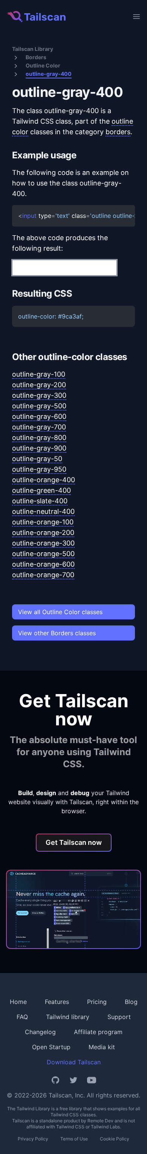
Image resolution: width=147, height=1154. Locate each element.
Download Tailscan (74, 1062)
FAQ (22, 1017)
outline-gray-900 (39, 448)
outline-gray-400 (49, 73)
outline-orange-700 (43, 575)
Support (119, 1017)
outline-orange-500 (43, 554)
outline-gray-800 (39, 437)
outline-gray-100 (38, 374)
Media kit (102, 1047)
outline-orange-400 (43, 480)
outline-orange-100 (43, 522)
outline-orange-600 (43, 564)
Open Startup (51, 1047)
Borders (36, 57)
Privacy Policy (33, 1139)
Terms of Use (74, 1139)
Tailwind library (67, 1017)
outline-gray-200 (39, 385)
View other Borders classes (57, 633)
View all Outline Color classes (60, 612)
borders (118, 132)
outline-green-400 (41, 490)
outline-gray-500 (39, 406)
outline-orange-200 (43, 532)
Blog (131, 1001)
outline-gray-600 (39, 416)
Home (18, 1001)
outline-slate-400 (39, 501)
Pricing (97, 1001)
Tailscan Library (32, 49)
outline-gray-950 (39, 469)
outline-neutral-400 (43, 511)
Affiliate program (98, 1032)
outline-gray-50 (37, 459)
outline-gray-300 (39, 395)
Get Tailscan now (74, 842)
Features (57, 1001)
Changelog (40, 1032)
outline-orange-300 (43, 543)
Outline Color (43, 65)
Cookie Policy (114, 1139)
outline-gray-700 (39, 427)
